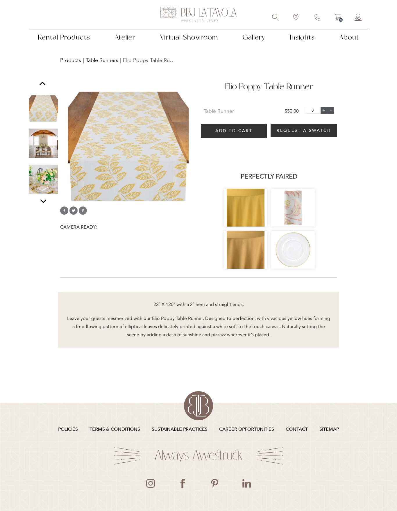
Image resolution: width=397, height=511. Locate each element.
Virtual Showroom (189, 37)
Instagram (150, 483)
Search (276, 18)
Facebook (182, 483)
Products (70, 60)
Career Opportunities (246, 429)
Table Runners (102, 60)
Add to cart (234, 130)
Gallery (254, 37)
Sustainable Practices (180, 429)
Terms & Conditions (115, 429)
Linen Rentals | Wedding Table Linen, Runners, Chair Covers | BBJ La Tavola (198, 14)
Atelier (125, 37)
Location (296, 18)
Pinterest (214, 483)
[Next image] (43, 201)
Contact (317, 18)
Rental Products (64, 37)
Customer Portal (358, 18)
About (349, 37)
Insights (302, 37)
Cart (337, 18)
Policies (68, 429)
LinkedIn (246, 483)
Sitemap (329, 429)
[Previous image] (42, 84)
